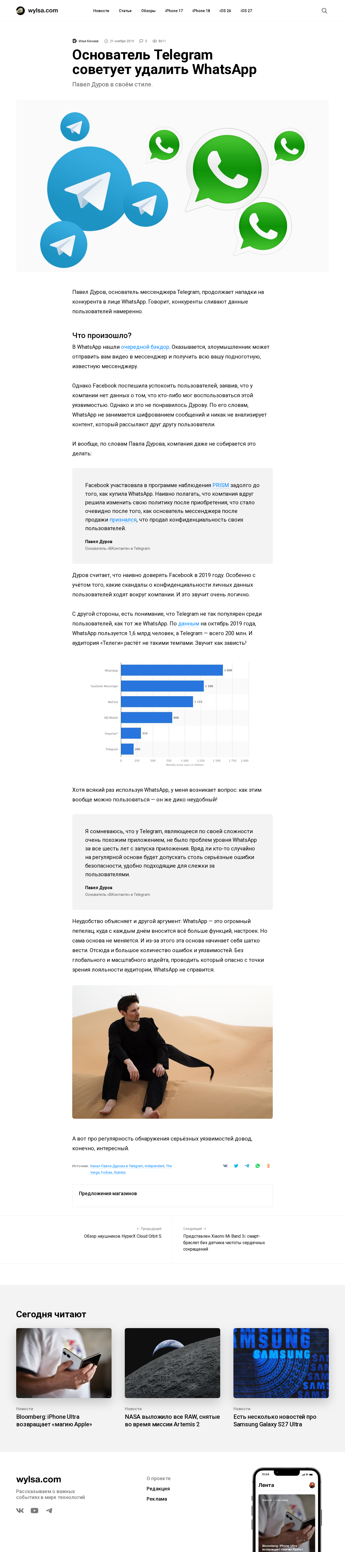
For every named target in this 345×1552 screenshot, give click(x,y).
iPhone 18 (201, 11)
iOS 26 (225, 11)
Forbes (106, 1172)
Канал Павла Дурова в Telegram (116, 1166)
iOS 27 (246, 11)
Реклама (157, 1499)
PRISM (220, 485)
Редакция (158, 1488)
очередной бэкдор (145, 347)
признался (123, 519)
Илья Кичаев (89, 41)
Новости (101, 11)
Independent (154, 1166)
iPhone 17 (174, 11)
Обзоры (148, 11)
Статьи (125, 11)
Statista (120, 1172)
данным (188, 623)
